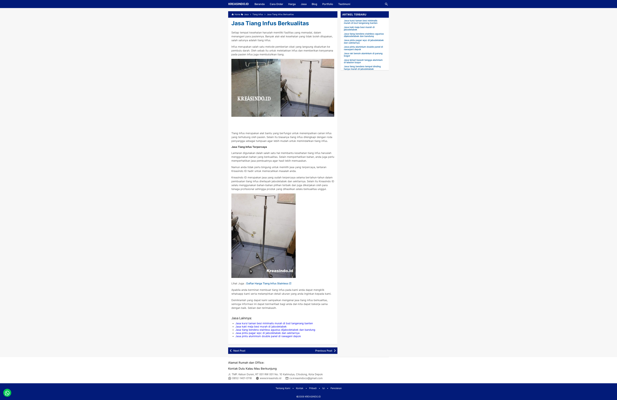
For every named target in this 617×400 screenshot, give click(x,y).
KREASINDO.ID (238, 4)
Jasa (304, 4)
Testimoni (344, 4)
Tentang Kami (283, 388)
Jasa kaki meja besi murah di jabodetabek (261, 326)
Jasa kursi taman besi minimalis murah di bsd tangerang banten (274, 323)
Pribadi (313, 388)
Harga (292, 4)
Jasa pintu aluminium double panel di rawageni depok (268, 336)
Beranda (260, 4)
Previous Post (323, 350)
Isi (323, 388)
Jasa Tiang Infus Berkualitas (270, 23)
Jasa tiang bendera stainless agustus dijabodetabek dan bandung (275, 329)
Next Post (239, 350)
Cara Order (276, 4)
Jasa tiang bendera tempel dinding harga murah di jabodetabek (362, 67)
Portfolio (327, 4)
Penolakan (336, 388)
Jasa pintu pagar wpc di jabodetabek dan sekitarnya (267, 333)
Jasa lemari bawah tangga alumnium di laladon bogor (363, 61)
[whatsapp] (7, 393)
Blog (314, 4)
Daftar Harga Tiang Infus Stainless (267, 283)
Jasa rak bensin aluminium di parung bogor (363, 54)
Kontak (299, 388)
